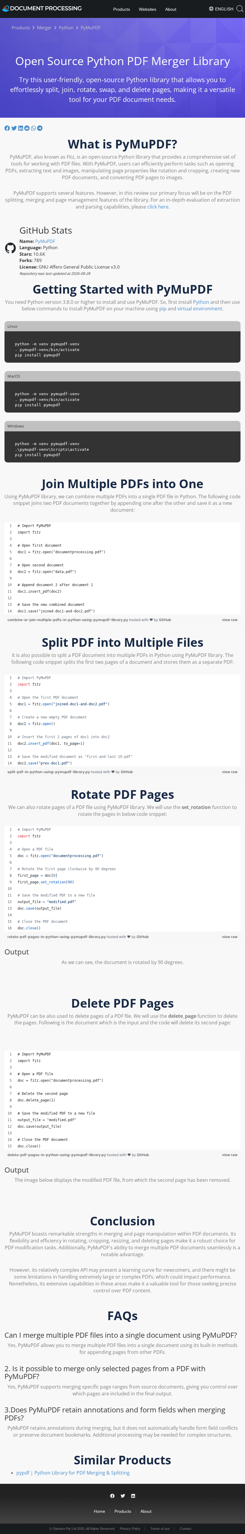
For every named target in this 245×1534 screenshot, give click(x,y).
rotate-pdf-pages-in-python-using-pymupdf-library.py (57, 936)
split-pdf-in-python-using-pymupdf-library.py (49, 772)
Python (201, 302)
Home (99, 1511)
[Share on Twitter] (14, 128)
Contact (185, 1528)
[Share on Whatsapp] (34, 128)
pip (162, 308)
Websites (147, 9)
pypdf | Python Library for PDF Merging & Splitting (73, 1472)
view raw (230, 619)
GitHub (165, 619)
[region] (122, 568)
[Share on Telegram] (39, 128)
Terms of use (160, 1528)
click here (158, 206)
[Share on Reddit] (27, 128)
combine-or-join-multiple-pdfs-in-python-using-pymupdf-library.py (68, 619)
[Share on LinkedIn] (21, 128)
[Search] (240, 8)
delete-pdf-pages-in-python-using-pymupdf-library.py (57, 1155)
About (170, 9)
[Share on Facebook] (7, 128)
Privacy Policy (130, 1528)
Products (121, 9)
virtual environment (199, 308)
